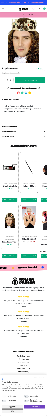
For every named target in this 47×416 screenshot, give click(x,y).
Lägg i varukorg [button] (9, 200)
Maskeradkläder (22, 15)
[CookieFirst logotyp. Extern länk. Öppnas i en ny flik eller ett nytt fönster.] (2, 380)
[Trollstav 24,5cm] (29, 167)
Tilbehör (31, 15)
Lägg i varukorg (30, 80)
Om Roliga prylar (23, 356)
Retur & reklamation (9, 131)
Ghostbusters (13, 183)
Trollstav (25, 183)
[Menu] (5, 8)
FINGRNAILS (25, 236)
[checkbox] (4, 396)
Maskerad (32, 183)
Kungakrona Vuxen (9, 242)
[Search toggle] (39, 8)
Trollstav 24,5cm (29, 186)
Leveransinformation (9, 126)
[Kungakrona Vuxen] (9, 220)
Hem (15, 15)
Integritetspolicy (23, 368)
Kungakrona (5, 73)
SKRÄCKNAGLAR (29, 239)
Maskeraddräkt (15, 73)
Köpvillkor (23, 365)
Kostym (5, 183)
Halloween (33, 236)
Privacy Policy (23, 372)
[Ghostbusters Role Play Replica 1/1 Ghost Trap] (9, 167)
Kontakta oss (23, 359)
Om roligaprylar (8, 136)
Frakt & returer (23, 362)
